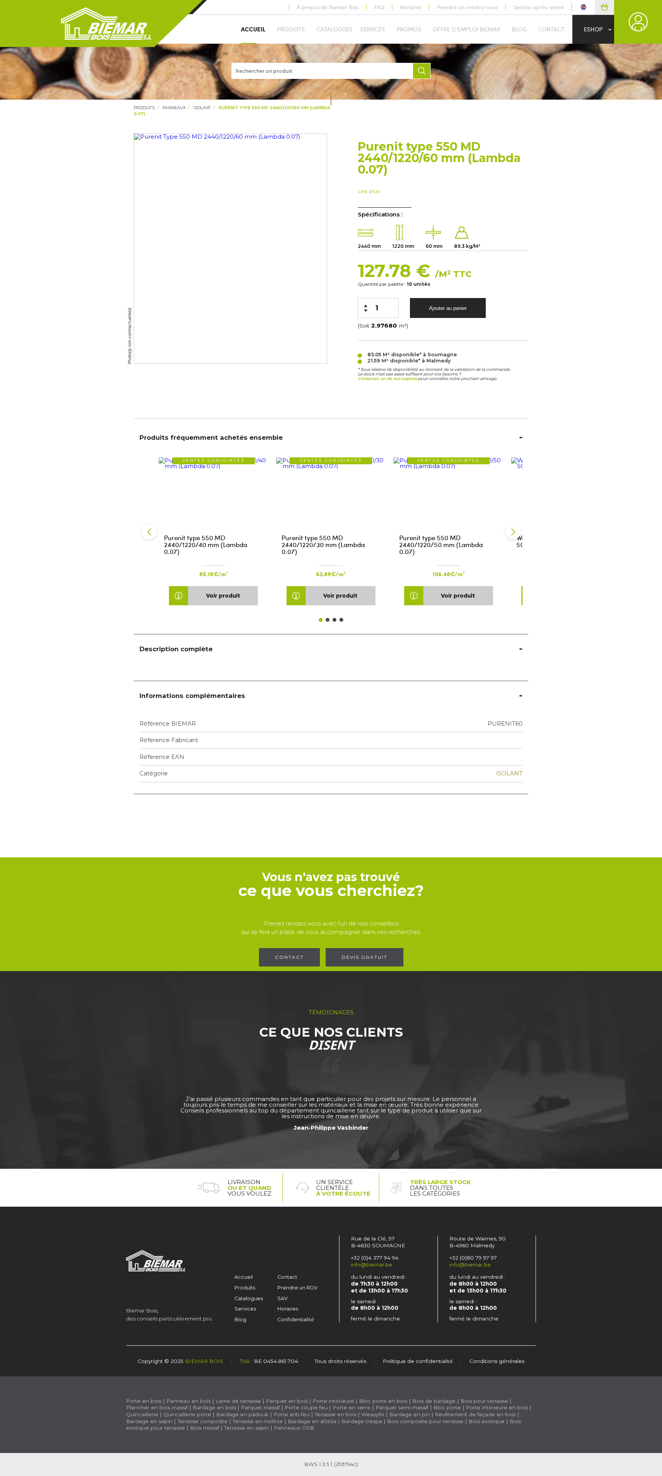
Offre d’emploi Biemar (466, 29)
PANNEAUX (174, 107)
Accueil (253, 29)
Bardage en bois (213, 1407)
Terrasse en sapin (246, 1428)
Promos (409, 29)
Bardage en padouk (242, 1414)
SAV (282, 1298)
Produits (291, 29)
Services (372, 29)
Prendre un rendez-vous (467, 7)
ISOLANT (202, 107)
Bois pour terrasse (484, 1401)
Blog (519, 29)
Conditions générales (496, 1361)
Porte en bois (143, 1401)
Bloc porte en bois (383, 1401)
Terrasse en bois (335, 1414)
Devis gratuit (364, 957)
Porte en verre (351, 1407)
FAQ (379, 7)
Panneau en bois (188, 1401)
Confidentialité (295, 1319)
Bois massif (204, 1428)
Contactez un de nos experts (387, 378)
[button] (149, 531)
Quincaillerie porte (187, 1414)
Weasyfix (372, 1414)
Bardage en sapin (149, 1421)
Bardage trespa (361, 1421)
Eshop (593, 29)
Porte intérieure (333, 1401)
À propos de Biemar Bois (328, 7)
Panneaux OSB (294, 1428)
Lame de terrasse (238, 1401)
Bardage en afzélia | (313, 1421)
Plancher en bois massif (157, 1407)
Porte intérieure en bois (497, 1407)
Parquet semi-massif (401, 1407)
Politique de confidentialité (418, 1361)
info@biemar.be (371, 1264)
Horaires (410, 7)
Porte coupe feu (306, 1407)
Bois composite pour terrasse (425, 1421)
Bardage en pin (409, 1414)
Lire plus (369, 191)
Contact (551, 29)
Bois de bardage (434, 1401)
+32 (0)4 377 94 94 (374, 1258)
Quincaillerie (142, 1414)
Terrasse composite (202, 1421)
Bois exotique (487, 1421)
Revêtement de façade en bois (475, 1414)
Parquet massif (260, 1407)
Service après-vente (538, 7)
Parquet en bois (287, 1401)
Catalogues (334, 29)
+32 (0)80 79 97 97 (473, 1258)
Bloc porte (447, 1407)
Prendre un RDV (297, 1288)
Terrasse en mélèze (258, 1421)
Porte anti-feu (292, 1414)
